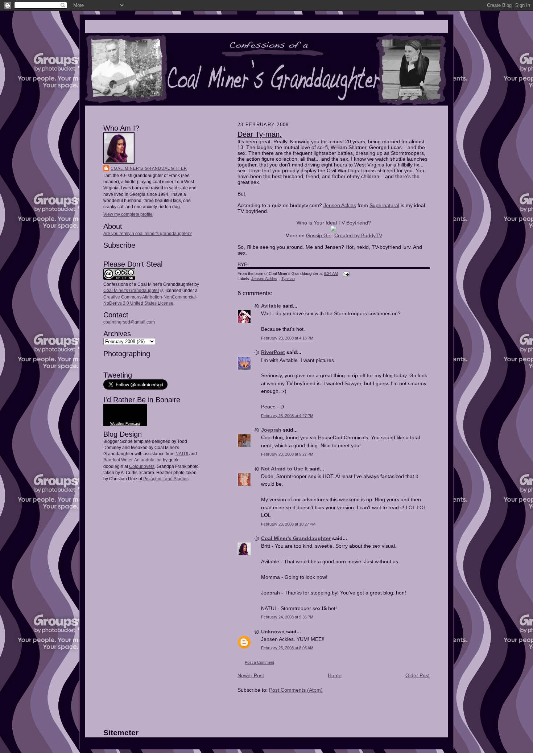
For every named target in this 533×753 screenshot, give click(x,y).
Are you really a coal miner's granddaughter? (147, 233)
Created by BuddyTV (358, 235)
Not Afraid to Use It (284, 469)
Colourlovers (141, 466)
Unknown (273, 631)
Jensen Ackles (339, 205)
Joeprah (271, 430)
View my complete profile (128, 214)
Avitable (271, 306)
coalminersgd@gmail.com (129, 322)
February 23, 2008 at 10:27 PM (288, 524)
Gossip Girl (318, 235)
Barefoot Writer (117, 459)
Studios (181, 478)
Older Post (417, 675)
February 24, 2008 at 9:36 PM (287, 617)
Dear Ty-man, (259, 134)
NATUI (181, 453)
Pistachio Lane (158, 478)
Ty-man (288, 278)
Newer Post (250, 675)
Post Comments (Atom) (296, 690)
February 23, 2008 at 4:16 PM (287, 338)
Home (335, 675)
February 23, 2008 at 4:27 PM (287, 415)
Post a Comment (259, 662)
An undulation (148, 459)
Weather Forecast (125, 423)
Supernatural (384, 205)
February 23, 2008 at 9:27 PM (287, 454)
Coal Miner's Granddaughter (149, 168)
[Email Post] (345, 273)
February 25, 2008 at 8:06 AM (287, 648)
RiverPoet (273, 352)
